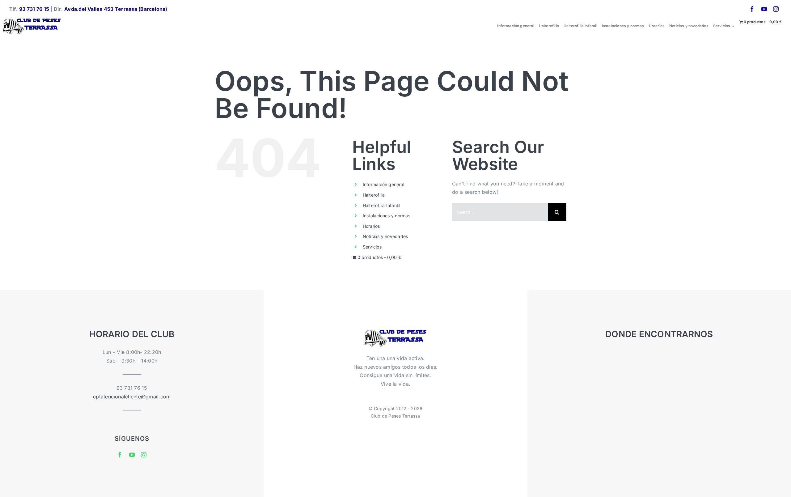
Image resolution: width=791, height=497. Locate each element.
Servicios (372, 246)
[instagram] (776, 9)
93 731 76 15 (34, 9)
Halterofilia (374, 195)
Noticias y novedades (385, 236)
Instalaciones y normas (386, 215)
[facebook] (752, 9)
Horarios (371, 226)
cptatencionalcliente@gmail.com (132, 396)
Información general (383, 184)
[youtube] (764, 9)
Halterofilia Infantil (381, 205)
